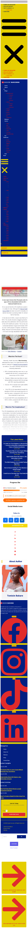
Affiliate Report (8, 6)
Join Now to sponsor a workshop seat (15, 500)
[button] (14, 41)
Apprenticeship (9, 134)
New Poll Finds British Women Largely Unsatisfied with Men (11, 790)
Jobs (7, 130)
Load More (14, 844)
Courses (8, 132)
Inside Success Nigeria (8, 141)
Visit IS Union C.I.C (8, 8)
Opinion (8, 102)
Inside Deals (9, 10)
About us (5, 88)
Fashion (11, 95)
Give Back (5, 154)
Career (6, 121)
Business (11, 107)
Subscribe (6, 11)
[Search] (21, 836)
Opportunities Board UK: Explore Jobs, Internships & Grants (11, 778)
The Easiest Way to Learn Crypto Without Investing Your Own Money (12, 770)
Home (6, 85)
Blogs (6, 91)
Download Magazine (9, 4)
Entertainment (9, 93)
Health (10, 105)
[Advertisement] (14, 271)
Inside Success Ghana (8, 150)
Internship (8, 129)
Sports (7, 112)
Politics (11, 104)
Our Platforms (5, 136)
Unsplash (19, 351)
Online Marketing (12, 351)
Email (4, 811)
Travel (10, 97)
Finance (8, 114)
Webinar (7, 119)
